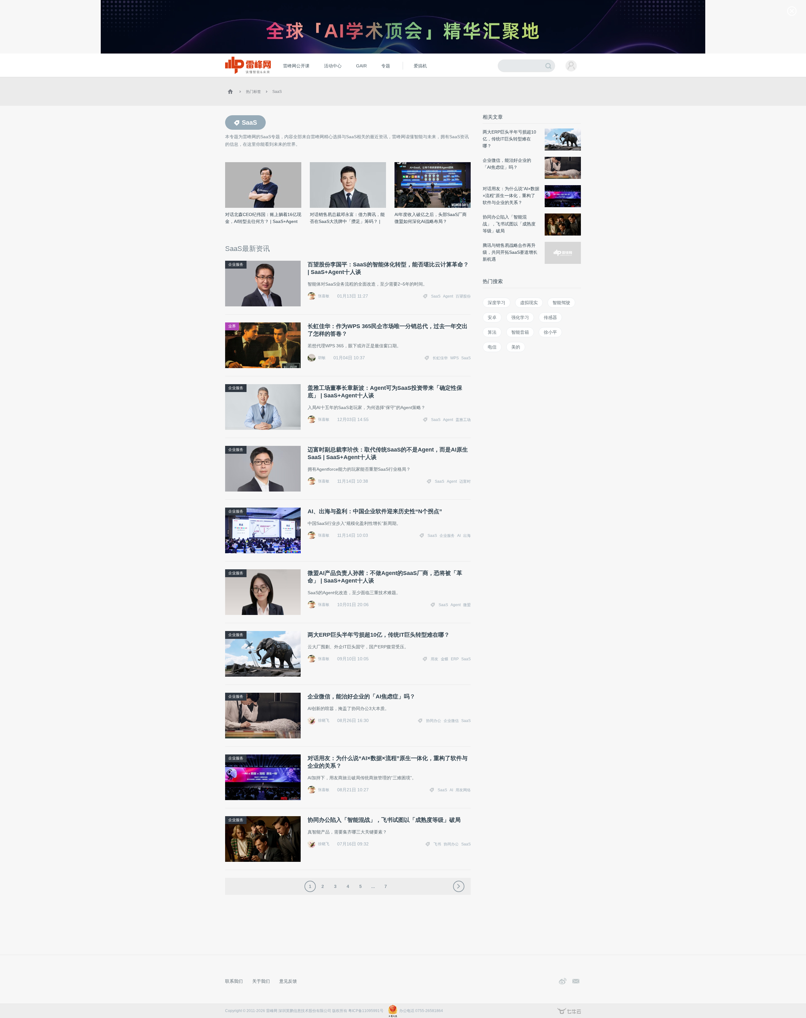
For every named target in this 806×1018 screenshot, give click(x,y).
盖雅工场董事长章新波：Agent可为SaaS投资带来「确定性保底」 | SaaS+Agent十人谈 (385, 392)
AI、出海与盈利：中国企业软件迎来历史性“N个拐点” (375, 511)
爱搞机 (420, 65)
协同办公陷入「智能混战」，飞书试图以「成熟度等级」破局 (384, 820)
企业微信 (451, 721)
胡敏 (322, 357)
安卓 (492, 317)
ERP (455, 659)
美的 (515, 347)
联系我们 (234, 981)
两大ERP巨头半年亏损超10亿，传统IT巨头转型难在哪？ (379, 635)
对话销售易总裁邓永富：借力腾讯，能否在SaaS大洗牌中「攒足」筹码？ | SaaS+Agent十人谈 (347, 218)
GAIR (361, 65)
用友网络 (463, 790)
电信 (492, 347)
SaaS (277, 91)
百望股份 (463, 296)
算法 (492, 332)
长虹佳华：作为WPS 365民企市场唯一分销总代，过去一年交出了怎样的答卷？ (388, 330)
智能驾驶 (561, 302)
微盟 (467, 605)
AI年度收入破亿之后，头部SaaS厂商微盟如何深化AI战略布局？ (430, 218)
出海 (467, 535)
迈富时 (465, 481)
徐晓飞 (323, 720)
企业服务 (235, 264)
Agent (448, 296)
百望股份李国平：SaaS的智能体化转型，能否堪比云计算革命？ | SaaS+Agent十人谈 (388, 268)
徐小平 (550, 332)
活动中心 (333, 65)
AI (459, 535)
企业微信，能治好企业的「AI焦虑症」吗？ (361, 696)
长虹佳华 (440, 358)
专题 (385, 65)
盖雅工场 (463, 420)
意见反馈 (288, 981)
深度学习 (496, 302)
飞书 (437, 844)
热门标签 (253, 91)
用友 (434, 659)
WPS (454, 358)
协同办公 (433, 721)
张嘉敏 (323, 296)
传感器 (550, 317)
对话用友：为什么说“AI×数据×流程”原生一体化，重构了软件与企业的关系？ (388, 762)
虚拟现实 (529, 302)
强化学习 (520, 317)
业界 (232, 326)
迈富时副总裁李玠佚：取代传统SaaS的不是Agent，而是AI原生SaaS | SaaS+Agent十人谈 (388, 453)
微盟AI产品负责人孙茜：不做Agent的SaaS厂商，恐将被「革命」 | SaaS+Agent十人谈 (385, 577)
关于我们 (261, 981)
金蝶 (444, 659)
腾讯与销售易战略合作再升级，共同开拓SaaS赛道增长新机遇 (510, 252)
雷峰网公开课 (296, 65)
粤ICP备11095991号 (365, 1011)
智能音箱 (520, 332)
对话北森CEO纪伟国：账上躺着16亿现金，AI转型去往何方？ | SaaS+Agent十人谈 (263, 218)
